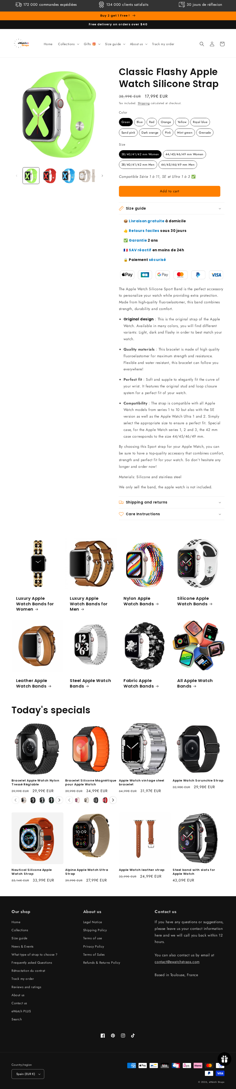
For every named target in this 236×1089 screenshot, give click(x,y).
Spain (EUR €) (25, 1074)
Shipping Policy (95, 930)
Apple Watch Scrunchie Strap (198, 781)
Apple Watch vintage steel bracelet (141, 783)
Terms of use (92, 938)
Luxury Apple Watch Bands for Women (35, 604)
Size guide (19, 938)
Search (17, 1019)
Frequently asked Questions (32, 962)
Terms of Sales (94, 954)
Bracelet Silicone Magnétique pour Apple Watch (90, 783)
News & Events (23, 946)
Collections (20, 930)
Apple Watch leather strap (142, 870)
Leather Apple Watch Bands (31, 683)
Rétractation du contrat (28, 970)
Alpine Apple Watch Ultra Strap (86, 872)
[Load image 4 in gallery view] (87, 175)
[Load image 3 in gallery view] (68, 175)
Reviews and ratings (26, 987)
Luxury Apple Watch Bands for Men (89, 604)
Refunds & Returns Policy (101, 962)
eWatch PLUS (21, 1011)
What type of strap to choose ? (35, 954)
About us (18, 995)
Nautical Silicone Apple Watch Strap (32, 872)
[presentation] (59, 800)
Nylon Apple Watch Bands (139, 601)
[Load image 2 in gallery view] (49, 175)
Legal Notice (92, 922)
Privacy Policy (93, 946)
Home (16, 922)
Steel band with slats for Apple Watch (194, 872)
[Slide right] (102, 176)
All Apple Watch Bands (195, 683)
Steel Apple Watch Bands (90, 683)
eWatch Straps (216, 1082)
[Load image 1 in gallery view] (31, 175)
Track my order (23, 978)
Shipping (144, 103)
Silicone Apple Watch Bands (193, 601)
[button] (68, 44)
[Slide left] (17, 176)
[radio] (126, 122)
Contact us (19, 1003)
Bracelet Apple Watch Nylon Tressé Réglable (35, 783)
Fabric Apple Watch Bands (139, 683)
